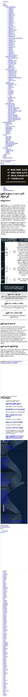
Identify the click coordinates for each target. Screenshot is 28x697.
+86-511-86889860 (7, 161)
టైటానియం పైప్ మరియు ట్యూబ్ (14, 110)
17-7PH (10, 96)
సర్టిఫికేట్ (7, 152)
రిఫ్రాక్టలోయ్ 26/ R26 (5, 466)
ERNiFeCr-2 (8, 131)
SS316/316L (11, 101)
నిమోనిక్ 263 (11, 50)
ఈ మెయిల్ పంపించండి (5, 526)
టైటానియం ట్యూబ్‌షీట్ (12, 115)
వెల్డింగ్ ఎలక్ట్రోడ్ (9, 123)
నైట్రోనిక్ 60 (10, 85)
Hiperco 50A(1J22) (12, 76)
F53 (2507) (10, 90)
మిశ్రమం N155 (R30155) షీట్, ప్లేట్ (14, 422)
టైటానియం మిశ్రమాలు (10, 103)
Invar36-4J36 (3, 463)
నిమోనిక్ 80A (11, 45)
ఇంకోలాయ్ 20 (11, 52)
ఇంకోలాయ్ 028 (11, 53)
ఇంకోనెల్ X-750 (11, 15)
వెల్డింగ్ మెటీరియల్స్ (7, 122)
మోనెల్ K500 (11, 25)
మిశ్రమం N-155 (11, 65)
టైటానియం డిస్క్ (11, 106)
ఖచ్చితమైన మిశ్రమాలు (10, 69)
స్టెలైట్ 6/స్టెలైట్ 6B (4, 458)
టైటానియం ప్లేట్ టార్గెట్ (12, 116)
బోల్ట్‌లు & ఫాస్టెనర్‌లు (10, 142)
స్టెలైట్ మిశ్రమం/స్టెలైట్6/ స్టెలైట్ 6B (13, 403)
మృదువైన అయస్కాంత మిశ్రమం (14, 77)
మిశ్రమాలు (5, 5)
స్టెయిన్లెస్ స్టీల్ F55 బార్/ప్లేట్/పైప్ (11, 362)
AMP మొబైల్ (6, 519)
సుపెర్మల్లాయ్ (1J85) (12, 75)
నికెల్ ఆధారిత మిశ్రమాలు (11, 6)
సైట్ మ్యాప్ (5, 517)
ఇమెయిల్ (2, 532)
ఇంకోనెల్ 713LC (11, 22)
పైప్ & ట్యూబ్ (8, 137)
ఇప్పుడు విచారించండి (5, 503)
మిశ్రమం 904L (11, 87)
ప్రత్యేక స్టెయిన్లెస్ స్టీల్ (10, 83)
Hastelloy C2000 (11, 35)
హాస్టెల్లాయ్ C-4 (11, 32)
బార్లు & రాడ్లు (8, 136)
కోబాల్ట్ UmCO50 (11, 67)
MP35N (10, 59)
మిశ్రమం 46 (10, 79)
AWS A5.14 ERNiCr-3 (10, 126)
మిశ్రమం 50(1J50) (12, 80)
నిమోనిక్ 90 (10, 49)
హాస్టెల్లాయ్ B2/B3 (4, 467)
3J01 (9, 81)
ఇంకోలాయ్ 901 (11, 42)
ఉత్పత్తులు (5, 188)
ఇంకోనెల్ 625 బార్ (16, 520)
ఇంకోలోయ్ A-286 (12, 41)
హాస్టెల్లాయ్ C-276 (11, 27)
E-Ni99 (7, 125)
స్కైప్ (1, 528)
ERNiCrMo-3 (8, 127)
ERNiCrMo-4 (8, 130)
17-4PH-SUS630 (11, 97)
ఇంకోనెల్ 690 (11, 21)
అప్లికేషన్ (5, 154)
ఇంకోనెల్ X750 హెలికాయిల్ (11, 521)
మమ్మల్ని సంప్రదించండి (7, 157)
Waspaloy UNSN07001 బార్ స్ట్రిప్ (14, 427)
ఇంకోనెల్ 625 (11, 9)
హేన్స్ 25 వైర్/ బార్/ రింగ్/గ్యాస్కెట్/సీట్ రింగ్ (13, 361)
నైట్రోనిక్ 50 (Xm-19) (12, 84)
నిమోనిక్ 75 (10, 48)
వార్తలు (4, 156)
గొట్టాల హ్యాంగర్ (9, 146)
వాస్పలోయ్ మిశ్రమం (12, 63)
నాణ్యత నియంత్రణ (9, 150)
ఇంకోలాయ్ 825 (11, 36)
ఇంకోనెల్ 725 (11, 17)
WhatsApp (6, 531)
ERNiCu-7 (8, 132)
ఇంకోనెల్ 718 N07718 (5, 460)
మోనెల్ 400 (10, 24)
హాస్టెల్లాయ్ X (11, 28)
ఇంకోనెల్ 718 (11, 8)
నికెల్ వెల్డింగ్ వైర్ (9, 128)
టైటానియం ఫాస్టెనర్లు (12, 109)
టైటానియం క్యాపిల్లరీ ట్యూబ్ (13, 108)
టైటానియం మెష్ (11, 120)
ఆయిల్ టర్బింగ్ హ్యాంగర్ (5, 484)
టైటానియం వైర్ (11, 113)
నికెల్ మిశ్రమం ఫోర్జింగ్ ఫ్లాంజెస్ (12, 143)
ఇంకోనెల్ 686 (11, 18)
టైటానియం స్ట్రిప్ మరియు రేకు (14, 118)
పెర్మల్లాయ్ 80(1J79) (12, 73)
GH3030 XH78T (11, 46)
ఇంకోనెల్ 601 (11, 12)
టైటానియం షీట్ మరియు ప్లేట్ (14, 119)
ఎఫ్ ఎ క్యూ (8, 153)
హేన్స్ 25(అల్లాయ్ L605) (13, 58)
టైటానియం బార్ (11, 105)
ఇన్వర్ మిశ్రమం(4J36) (12, 70)
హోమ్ (4, 4)
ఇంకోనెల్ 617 (11, 19)
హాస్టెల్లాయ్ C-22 (11, 34)
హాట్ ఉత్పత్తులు (6, 516)
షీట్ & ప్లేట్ (8, 139)
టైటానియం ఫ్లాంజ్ (11, 112)
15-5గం (9, 94)
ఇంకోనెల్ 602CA (11, 14)
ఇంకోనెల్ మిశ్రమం (4, 490)
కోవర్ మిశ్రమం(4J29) (12, 72)
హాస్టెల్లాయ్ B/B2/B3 (12, 29)
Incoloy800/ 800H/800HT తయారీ (15, 38)
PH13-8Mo (10, 92)
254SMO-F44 (11, 91)
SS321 (9, 102)
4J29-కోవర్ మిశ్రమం (4, 465)
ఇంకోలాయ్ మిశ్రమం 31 (13, 55)
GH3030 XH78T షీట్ (5, 462)
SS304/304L (11, 100)
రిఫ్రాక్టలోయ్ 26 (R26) (12, 60)
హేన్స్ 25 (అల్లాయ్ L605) (6, 459)
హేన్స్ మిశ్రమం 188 (12, 62)
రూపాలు (5, 134)
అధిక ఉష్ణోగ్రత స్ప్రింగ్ (10, 144)
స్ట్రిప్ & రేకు (8, 140)
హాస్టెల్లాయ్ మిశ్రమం (4, 491)
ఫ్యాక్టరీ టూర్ (8, 149)
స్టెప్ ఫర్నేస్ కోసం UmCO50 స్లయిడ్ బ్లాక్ (15, 409)
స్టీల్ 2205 (10, 98)
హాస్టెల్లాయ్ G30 (11, 31)
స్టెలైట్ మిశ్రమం (11, 66)
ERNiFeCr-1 (8, 133)
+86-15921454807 (9, 447)
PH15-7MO (10, 93)
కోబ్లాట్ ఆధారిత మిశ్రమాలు (8, 190)
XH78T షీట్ (19, 521)
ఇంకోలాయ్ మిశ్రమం (5, 493)
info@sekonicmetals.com (10, 160)
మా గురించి (5, 147)
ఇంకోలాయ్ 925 (11, 44)
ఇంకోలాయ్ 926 (11, 39)
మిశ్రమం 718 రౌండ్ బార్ (8, 520)
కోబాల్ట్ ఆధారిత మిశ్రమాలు (11, 56)
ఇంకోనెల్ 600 (11, 11)
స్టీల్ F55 (10, 88)
